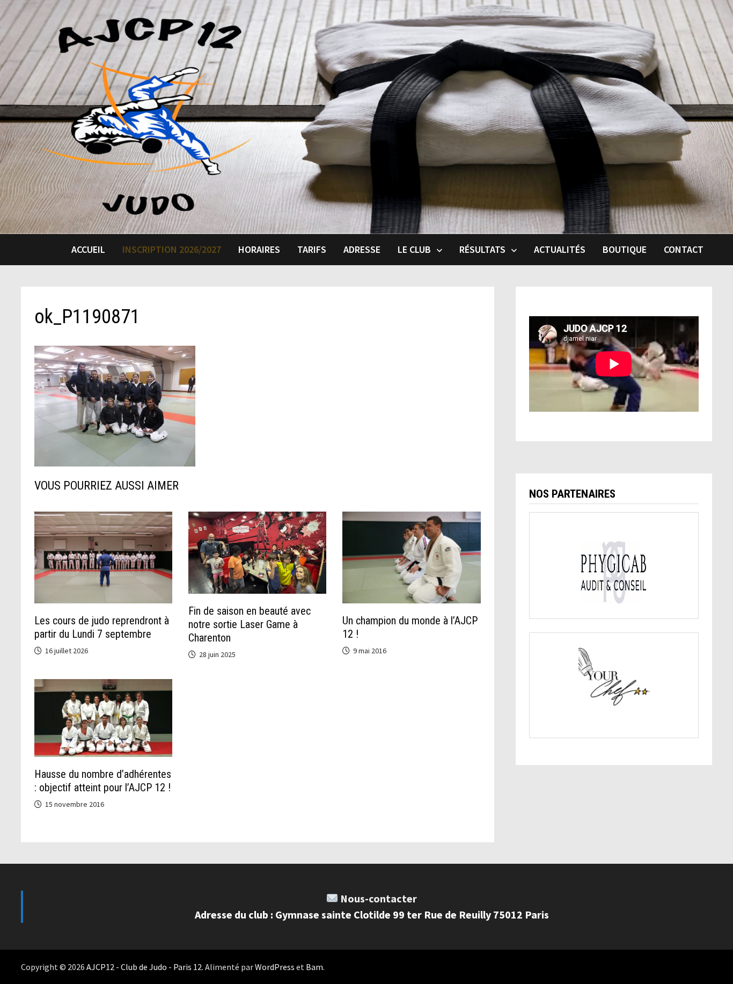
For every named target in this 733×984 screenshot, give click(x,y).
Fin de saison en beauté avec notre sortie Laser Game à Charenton (249, 624)
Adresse (361, 249)
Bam (314, 966)
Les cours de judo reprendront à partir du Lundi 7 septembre (101, 627)
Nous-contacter (378, 898)
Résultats (482, 249)
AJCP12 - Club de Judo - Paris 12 (144, 966)
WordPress (275, 966)
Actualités (559, 249)
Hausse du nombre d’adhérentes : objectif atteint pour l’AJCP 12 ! (102, 781)
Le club (414, 249)
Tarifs (311, 249)
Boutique (625, 249)
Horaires (259, 249)
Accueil (88, 249)
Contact (683, 249)
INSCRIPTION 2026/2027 (171, 249)
